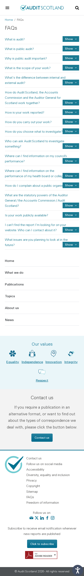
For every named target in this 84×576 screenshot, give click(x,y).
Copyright (33, 486)
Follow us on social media (44, 464)
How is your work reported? (69, 112)
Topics (10, 296)
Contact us (42, 437)
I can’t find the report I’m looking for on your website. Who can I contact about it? (69, 230)
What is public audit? (69, 48)
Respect (42, 380)
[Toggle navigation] (7, 7)
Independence (32, 362)
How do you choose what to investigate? (69, 131)
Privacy (31, 480)
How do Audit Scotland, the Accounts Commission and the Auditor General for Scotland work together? (69, 102)
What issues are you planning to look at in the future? (69, 244)
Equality (12, 362)
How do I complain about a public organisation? (69, 185)
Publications (14, 284)
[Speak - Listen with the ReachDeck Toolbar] (77, 570)
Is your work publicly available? (69, 215)
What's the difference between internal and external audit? (69, 82)
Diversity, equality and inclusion (48, 475)
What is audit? (69, 39)
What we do (14, 272)
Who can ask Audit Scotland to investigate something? (69, 146)
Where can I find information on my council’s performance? (69, 161)
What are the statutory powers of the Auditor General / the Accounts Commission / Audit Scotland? (69, 205)
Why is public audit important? (69, 58)
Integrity (71, 362)
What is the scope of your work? (69, 67)
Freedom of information (42, 502)
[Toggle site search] (77, 7)
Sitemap (32, 491)
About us (12, 308)
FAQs (30, 497)
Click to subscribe (42, 544)
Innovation (53, 362)
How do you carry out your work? (69, 122)
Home (9, 20)
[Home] (42, 7)
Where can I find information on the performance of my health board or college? (69, 176)
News (9, 320)
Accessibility (35, 469)
